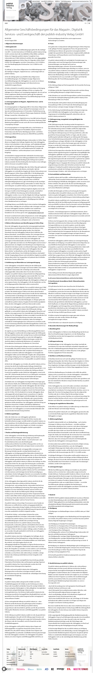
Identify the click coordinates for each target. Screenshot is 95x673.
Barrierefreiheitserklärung (12, 664)
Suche (90, 1)
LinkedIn (55, 654)
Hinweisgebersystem (11, 662)
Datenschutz (9, 660)
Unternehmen (66, 1)
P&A (19, 658)
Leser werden (44, 652)
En (85, 23)
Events (57, 1)
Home (8, 652)
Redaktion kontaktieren (70, 656)
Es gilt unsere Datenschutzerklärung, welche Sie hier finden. (65, 278)
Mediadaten (67, 652)
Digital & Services (47, 1)
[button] (4, 669)
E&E (19, 654)
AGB (7, 658)
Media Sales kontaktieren (70, 654)
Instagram (55, 656)
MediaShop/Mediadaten (80, 1)
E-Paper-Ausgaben (45, 654)
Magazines (36, 1)
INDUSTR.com (21, 660)
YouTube (55, 652)
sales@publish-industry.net (36, 212)
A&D (19, 652)
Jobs (7, 656)
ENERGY (20, 656)
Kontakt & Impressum (11, 654)
